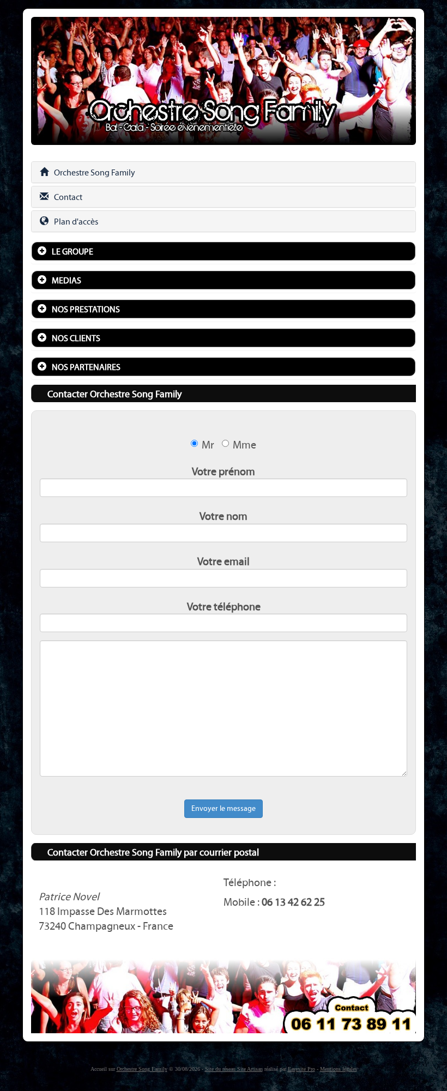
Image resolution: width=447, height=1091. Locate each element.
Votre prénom (223, 471)
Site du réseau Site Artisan (234, 1069)
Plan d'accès (76, 221)
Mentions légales (338, 1069)
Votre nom (223, 516)
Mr (208, 444)
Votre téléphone (224, 606)
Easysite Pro (301, 1069)
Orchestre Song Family (94, 172)
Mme (244, 444)
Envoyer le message (223, 808)
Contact (68, 197)
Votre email (223, 561)
